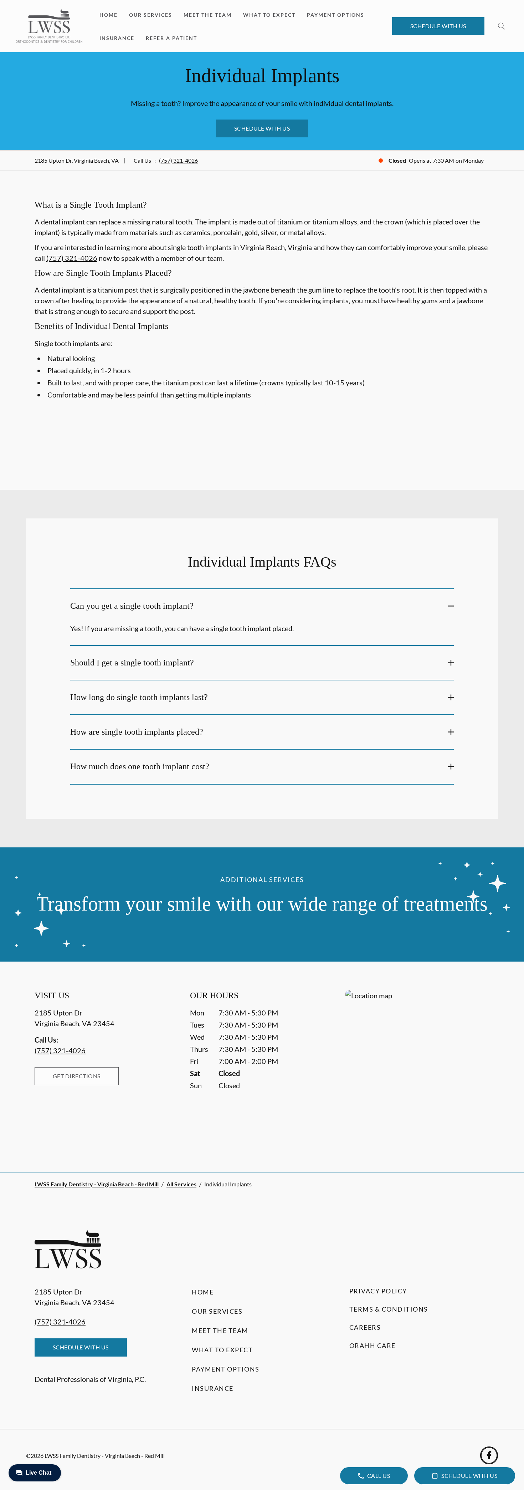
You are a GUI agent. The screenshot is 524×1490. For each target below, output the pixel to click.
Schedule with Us (438, 25)
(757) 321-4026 (178, 160)
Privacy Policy (378, 1291)
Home (108, 15)
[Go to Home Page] (49, 26)
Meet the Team (208, 15)
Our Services (150, 15)
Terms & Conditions (388, 1309)
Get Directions (77, 1076)
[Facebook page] (489, 1455)
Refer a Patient (171, 38)
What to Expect (269, 15)
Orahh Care (372, 1345)
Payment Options (335, 15)
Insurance (116, 38)
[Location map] (417, 1066)
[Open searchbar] (501, 26)
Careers (365, 1327)
